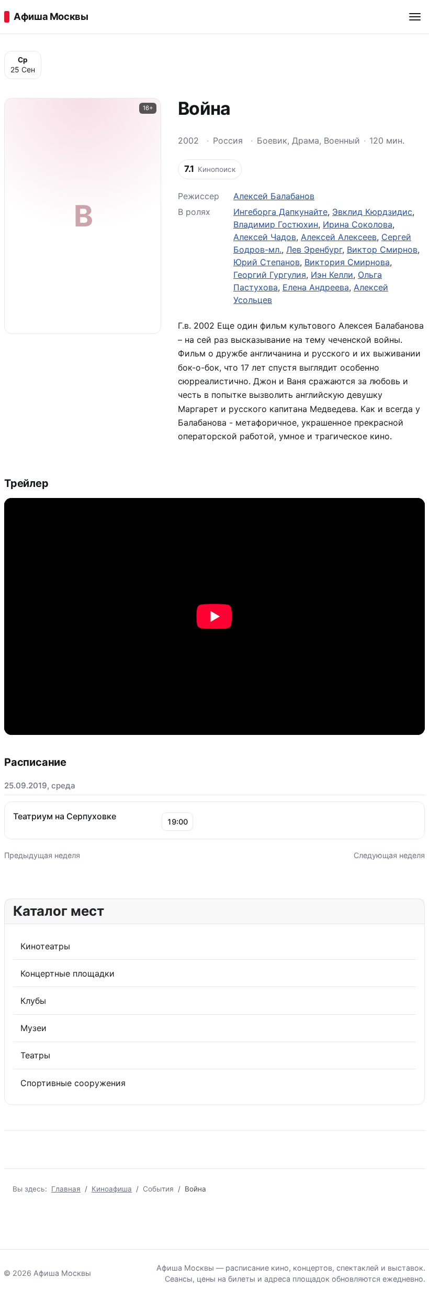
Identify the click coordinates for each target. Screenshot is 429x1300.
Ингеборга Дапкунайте (280, 212)
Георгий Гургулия (269, 274)
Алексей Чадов (264, 237)
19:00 (177, 821)
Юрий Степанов (266, 262)
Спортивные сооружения (73, 1083)
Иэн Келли (332, 274)
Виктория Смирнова (347, 262)
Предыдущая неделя (42, 855)
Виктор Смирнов (382, 249)
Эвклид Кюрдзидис (372, 212)
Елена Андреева (316, 287)
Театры (35, 1055)
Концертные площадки (67, 973)
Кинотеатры (45, 946)
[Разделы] (415, 17)
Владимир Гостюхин (275, 224)
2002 (188, 140)
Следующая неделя (389, 855)
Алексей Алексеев (339, 237)
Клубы (33, 1000)
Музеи (33, 1028)
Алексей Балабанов (273, 196)
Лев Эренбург (314, 249)
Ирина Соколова (357, 224)
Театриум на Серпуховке (64, 816)
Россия (228, 140)
